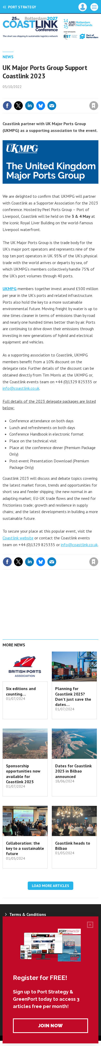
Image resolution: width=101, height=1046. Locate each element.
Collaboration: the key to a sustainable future (25, 848)
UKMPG (10, 288)
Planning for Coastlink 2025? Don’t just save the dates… (73, 696)
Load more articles (50, 885)
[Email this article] (51, 105)
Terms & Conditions (27, 914)
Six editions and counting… (21, 691)
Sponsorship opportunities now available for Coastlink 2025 (23, 773)
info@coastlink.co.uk (21, 388)
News (8, 56)
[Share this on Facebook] (7, 105)
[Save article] (93, 105)
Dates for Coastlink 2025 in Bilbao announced (73, 771)
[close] (97, 94)
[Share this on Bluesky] (40, 105)
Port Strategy (22, 7)
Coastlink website (18, 537)
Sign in (32, 94)
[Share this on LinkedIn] (29, 105)
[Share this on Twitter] (18, 105)
